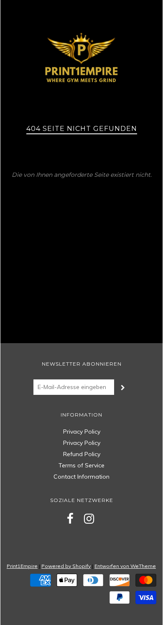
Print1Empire (22, 566)
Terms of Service (81, 465)
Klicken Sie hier (81, 181)
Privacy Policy (81, 431)
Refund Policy (81, 454)
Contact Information (81, 476)
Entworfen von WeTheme (125, 566)
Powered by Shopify (66, 566)
